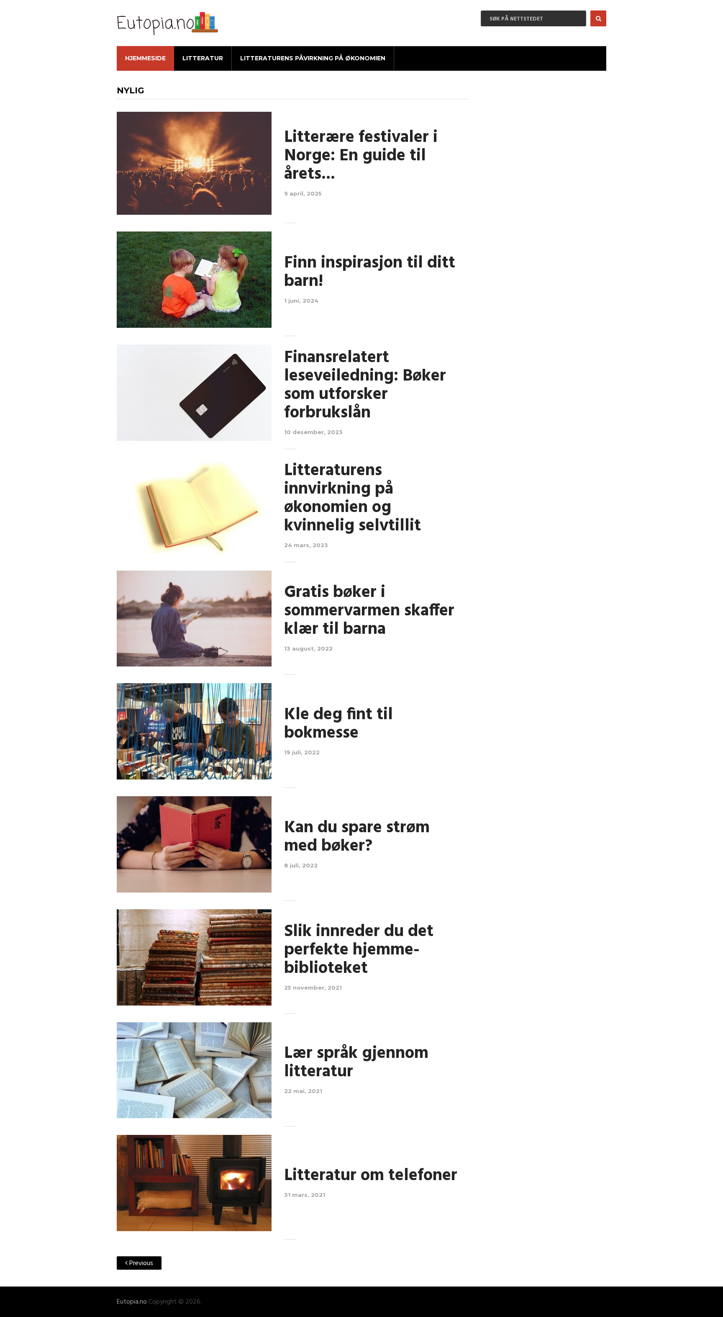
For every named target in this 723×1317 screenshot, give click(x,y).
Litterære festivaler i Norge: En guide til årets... (361, 156)
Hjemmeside (145, 58)
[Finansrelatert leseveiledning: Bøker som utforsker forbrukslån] (194, 393)
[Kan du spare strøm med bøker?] (194, 844)
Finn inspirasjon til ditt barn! (369, 272)
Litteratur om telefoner (370, 1176)
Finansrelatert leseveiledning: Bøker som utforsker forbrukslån (365, 386)
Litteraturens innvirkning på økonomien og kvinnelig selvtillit (352, 499)
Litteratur (202, 58)
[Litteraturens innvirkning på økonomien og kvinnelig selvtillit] (194, 506)
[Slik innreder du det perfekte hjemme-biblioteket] (194, 957)
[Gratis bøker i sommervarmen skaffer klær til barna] (194, 619)
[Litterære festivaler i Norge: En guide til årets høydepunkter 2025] (194, 163)
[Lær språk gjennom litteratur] (194, 1070)
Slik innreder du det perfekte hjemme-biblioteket (358, 950)
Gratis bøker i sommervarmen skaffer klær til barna (369, 611)
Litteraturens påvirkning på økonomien (312, 58)
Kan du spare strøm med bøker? (357, 837)
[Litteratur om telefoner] (194, 1183)
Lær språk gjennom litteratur (356, 1062)
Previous (140, 1263)
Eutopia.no (132, 1301)
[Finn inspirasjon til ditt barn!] (194, 280)
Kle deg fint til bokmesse (338, 724)
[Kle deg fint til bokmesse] (194, 731)
